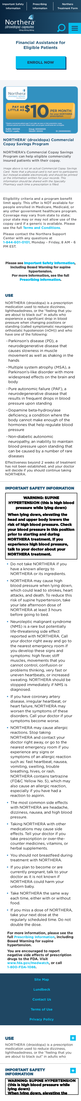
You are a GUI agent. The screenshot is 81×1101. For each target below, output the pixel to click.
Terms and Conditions (41, 228)
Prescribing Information (40, 6)
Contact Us (41, 999)
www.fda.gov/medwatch (28, 963)
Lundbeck (41, 989)
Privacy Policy (41, 1019)
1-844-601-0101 (16, 242)
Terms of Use (42, 1009)
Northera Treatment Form (68, 6)
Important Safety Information (13, 6)
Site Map (41, 979)
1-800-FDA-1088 (21, 967)
